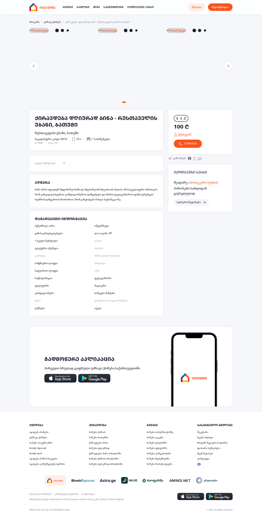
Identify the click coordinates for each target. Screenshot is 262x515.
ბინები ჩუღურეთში (158, 458)
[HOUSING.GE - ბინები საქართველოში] (55, 480)
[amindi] (180, 480)
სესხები (74, 499)
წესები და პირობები (40, 494)
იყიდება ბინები (38, 432)
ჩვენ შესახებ (205, 453)
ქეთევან (184, 134)
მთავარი (34, 22)
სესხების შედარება (189, 202)
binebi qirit (35, 453)
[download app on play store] (94, 378)
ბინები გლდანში (157, 448)
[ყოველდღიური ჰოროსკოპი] (108, 480)
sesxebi (82, 499)
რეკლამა (202, 432)
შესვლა (197, 7)
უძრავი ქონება (52, 22)
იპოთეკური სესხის (203, 182)
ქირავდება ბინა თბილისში (105, 453)
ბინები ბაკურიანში (40, 442)
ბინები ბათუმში (98, 437)
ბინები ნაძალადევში (159, 464)
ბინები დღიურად (99, 448)
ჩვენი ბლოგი (205, 437)
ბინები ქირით (97, 432)
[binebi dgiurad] (82, 480)
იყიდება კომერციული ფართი (47, 464)
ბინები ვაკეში (155, 437)
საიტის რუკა (88, 494)
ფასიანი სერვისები (208, 448)
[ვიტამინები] (153, 480)
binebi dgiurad (37, 448)
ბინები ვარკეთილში (159, 453)
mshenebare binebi (59, 499)
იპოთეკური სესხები (98, 499)
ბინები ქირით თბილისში (104, 458)
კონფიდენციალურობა (67, 494)
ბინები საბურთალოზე (160, 432)
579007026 (190, 143)
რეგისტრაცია (220, 7)
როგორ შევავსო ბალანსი (212, 442)
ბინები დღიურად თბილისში (106, 464)
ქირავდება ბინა (98, 442)
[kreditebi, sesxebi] (206, 480)
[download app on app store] (60, 378)
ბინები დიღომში (157, 442)
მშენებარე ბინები (39, 499)
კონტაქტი (203, 458)
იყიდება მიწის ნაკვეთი (43, 458)
